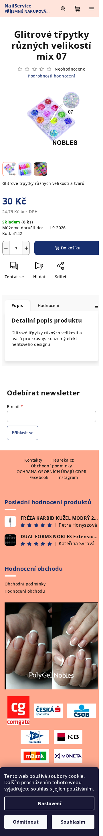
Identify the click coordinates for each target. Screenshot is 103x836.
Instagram (68, 477)
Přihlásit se (22, 432)
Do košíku (70, 248)
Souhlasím (73, 822)
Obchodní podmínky (25, 584)
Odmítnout (26, 822)
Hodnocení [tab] (49, 305)
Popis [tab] (17, 305)
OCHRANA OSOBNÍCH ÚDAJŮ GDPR (52, 471)
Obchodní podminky (51, 466)
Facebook (38, 477)
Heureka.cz (63, 460)
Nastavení (49, 803)
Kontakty (33, 460)
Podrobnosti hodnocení (51, 76)
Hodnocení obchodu (25, 591)
